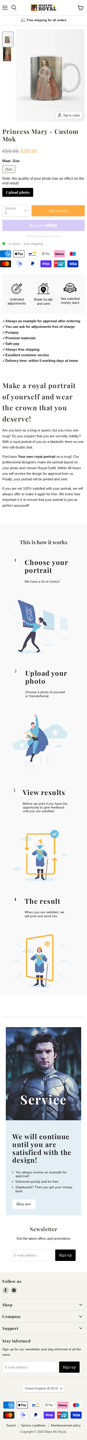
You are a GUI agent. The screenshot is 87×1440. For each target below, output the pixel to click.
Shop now (23, 1204)
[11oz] (9, 174)
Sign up (65, 1255)
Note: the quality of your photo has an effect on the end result (43, 181)
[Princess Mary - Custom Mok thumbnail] (8, 39)
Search (11, 1425)
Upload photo (17, 192)
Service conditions (33, 1425)
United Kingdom (41, 1388)
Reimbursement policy (66, 1425)
